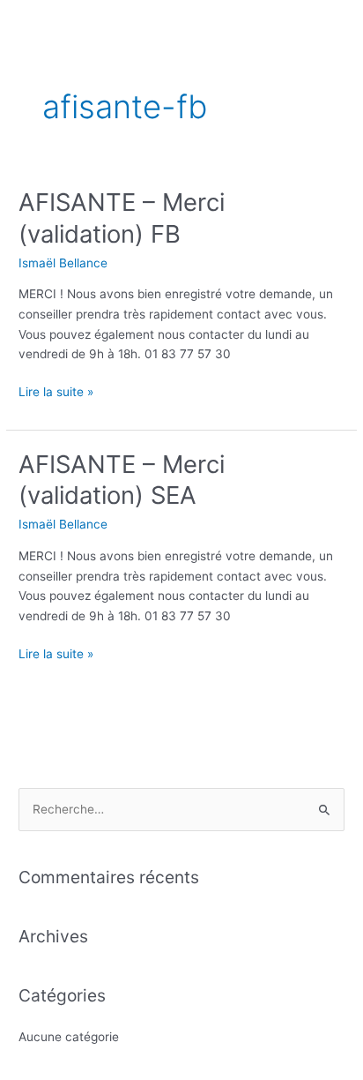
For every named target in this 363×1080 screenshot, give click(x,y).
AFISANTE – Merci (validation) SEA (122, 480)
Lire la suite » (56, 390)
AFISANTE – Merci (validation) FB (122, 218)
